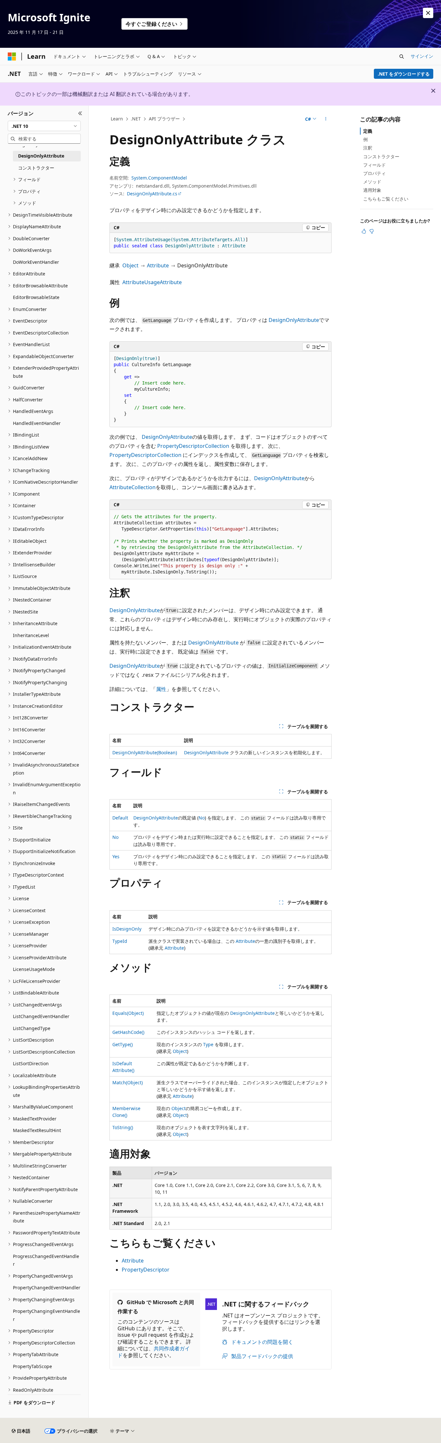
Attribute (158, 265)
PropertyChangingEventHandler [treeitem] (46, 1315)
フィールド (374, 165)
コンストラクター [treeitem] (36, 168)
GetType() (122, 1044)
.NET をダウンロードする (404, 74)
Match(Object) (127, 1082)
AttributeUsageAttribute (152, 282)
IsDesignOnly (126, 929)
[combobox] (44, 126)
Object (130, 265)
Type (208, 1044)
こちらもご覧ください (385, 199)
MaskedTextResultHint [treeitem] (37, 1130)
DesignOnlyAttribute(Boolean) (144, 752)
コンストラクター (381, 156)
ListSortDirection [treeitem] (31, 1063)
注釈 (367, 148)
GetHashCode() (128, 1032)
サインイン (422, 56)
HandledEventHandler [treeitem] (37, 423)
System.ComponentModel (159, 178)
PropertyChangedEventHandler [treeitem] (46, 1287)
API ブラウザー (164, 119)
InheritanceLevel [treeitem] (31, 635)
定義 (367, 131)
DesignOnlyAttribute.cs (152, 194)
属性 (161, 689)
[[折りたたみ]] (80, 113)
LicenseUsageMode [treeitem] (34, 969)
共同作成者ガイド (154, 1352)
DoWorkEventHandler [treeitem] (36, 262)
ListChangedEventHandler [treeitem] (41, 1016)
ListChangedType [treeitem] (31, 1028)
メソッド (372, 182)
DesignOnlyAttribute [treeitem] (41, 156)
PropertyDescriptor (145, 1269)
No (202, 818)
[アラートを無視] (428, 13)
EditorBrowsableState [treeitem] (36, 297)
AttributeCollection (132, 487)
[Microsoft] (12, 56)
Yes (115, 856)
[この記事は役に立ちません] (371, 231)
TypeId (119, 941)
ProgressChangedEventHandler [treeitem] (46, 1260)
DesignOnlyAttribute (294, 320)
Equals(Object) (128, 1013)
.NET (136, 119)
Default (120, 818)
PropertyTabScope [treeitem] (32, 1366)
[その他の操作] (326, 119)
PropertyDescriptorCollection (193, 445)
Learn (117, 119)
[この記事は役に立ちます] (364, 231)
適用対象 (372, 190)
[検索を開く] (401, 56)
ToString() (122, 1127)
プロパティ (374, 173)
